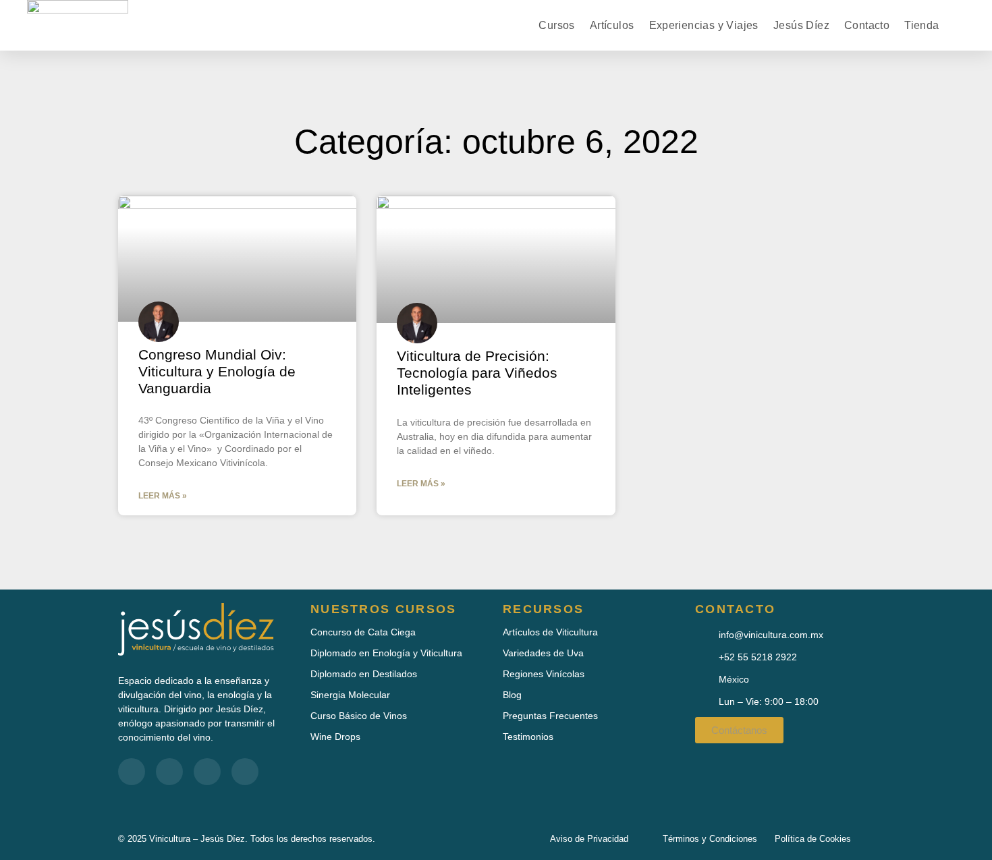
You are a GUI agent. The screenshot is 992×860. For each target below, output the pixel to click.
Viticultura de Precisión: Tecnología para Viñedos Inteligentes (477, 372)
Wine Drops (335, 736)
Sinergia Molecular (350, 694)
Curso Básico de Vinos (358, 715)
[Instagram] (244, 771)
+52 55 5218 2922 (758, 657)
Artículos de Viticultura (550, 632)
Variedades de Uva (543, 653)
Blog (512, 694)
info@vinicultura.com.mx (771, 634)
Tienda (921, 25)
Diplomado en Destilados (363, 673)
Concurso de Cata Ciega (363, 632)
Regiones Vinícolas (543, 673)
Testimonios (528, 736)
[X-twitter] (207, 771)
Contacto (866, 25)
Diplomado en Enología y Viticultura (386, 653)
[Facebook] (131, 771)
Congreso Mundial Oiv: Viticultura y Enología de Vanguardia (217, 371)
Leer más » (162, 495)
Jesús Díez (801, 25)
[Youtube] (169, 771)
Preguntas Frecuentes (550, 715)
